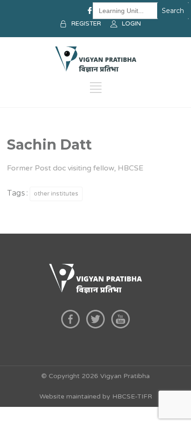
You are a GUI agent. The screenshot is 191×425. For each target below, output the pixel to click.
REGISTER (86, 23)
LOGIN (131, 23)
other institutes (56, 193)
